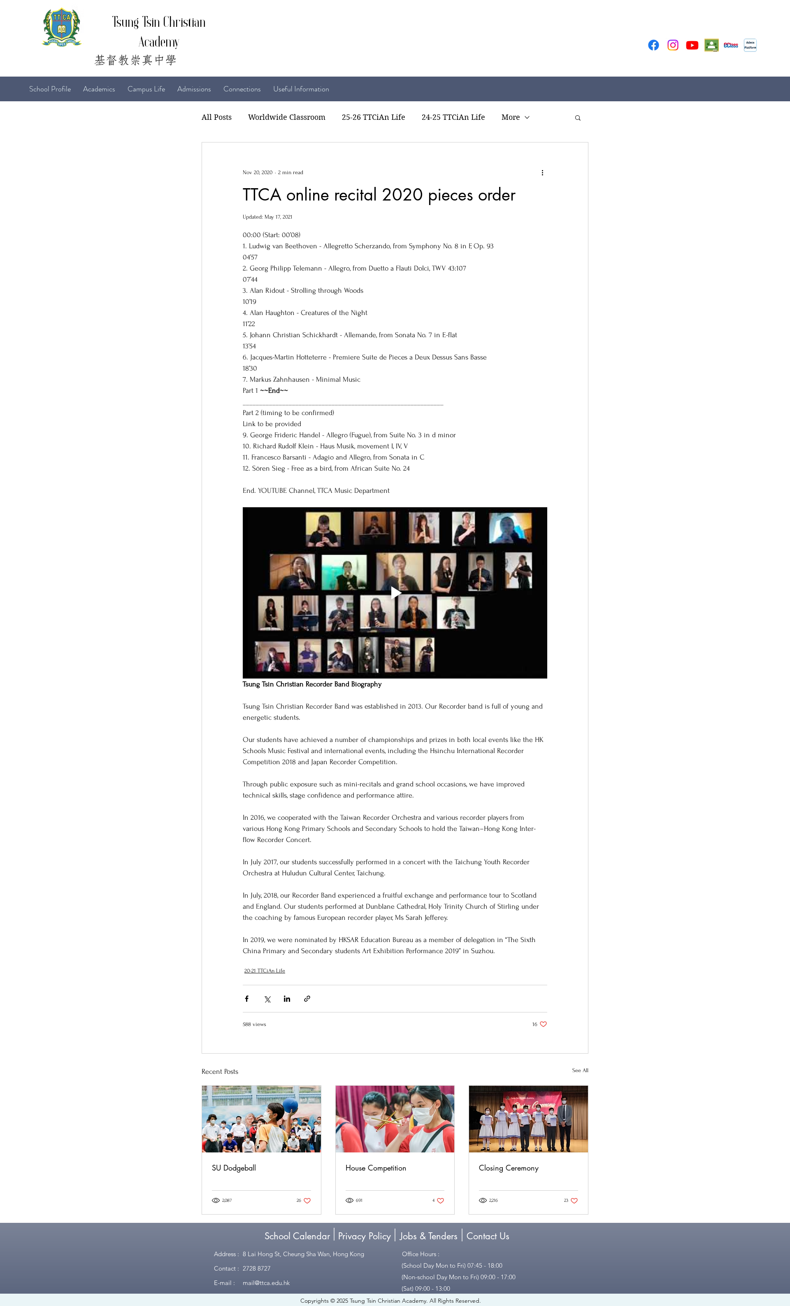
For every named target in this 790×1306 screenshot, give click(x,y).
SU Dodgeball (234, 1168)
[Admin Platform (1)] (750, 45)
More (511, 117)
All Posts (217, 117)
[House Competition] (395, 1119)
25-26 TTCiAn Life (373, 117)
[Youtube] (692, 45)
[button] (578, 117)
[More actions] (542, 172)
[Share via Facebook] (247, 999)
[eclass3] (731, 45)
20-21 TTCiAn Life (264, 971)
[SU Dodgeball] (261, 1119)
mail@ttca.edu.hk (266, 1283)
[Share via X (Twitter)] (267, 999)
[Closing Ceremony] (528, 1119)
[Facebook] (653, 45)
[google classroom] (711, 45)
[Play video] (395, 593)
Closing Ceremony (509, 1168)
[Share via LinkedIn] (287, 999)
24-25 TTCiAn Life (453, 117)
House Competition (376, 1168)
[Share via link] (307, 999)
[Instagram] (673, 45)
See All (580, 1070)
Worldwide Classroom (286, 117)
